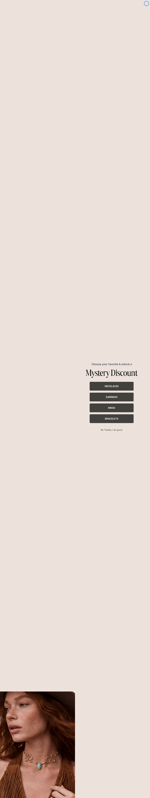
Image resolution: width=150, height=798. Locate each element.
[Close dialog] (146, 3)
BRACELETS (111, 418)
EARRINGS (111, 397)
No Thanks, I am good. (112, 430)
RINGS (111, 407)
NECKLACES (112, 386)
